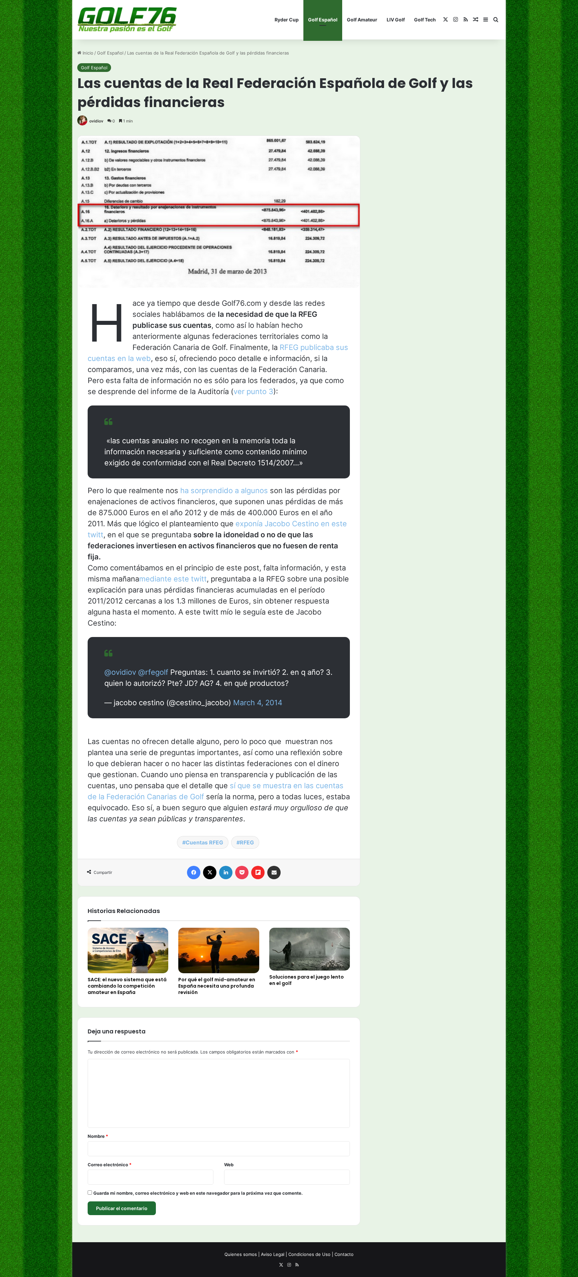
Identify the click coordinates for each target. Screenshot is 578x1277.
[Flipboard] (258, 872)
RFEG (247, 842)
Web (228, 1164)
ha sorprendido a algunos (224, 490)
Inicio (87, 53)
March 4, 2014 (257, 702)
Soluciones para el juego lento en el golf (306, 980)
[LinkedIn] (225, 872)
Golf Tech (425, 19)
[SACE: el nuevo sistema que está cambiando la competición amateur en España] (128, 950)
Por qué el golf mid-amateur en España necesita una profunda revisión (216, 986)
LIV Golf (396, 19)
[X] (209, 872)
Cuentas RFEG (204, 842)
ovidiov (96, 120)
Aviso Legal (272, 1254)
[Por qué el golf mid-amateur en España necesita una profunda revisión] (218, 950)
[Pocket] (242, 872)
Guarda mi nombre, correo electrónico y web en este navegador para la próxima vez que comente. (198, 1193)
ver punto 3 (253, 391)
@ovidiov (120, 672)
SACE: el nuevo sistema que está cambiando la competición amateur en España (127, 986)
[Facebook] (193, 872)
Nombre (98, 1136)
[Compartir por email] (274, 872)
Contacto (344, 1254)
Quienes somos (240, 1254)
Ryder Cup (287, 19)
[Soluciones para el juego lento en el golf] (309, 949)
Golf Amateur (362, 19)
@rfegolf (153, 672)
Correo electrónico (109, 1164)
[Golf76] (127, 20)
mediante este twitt (173, 578)
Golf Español (323, 19)
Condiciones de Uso (309, 1254)
